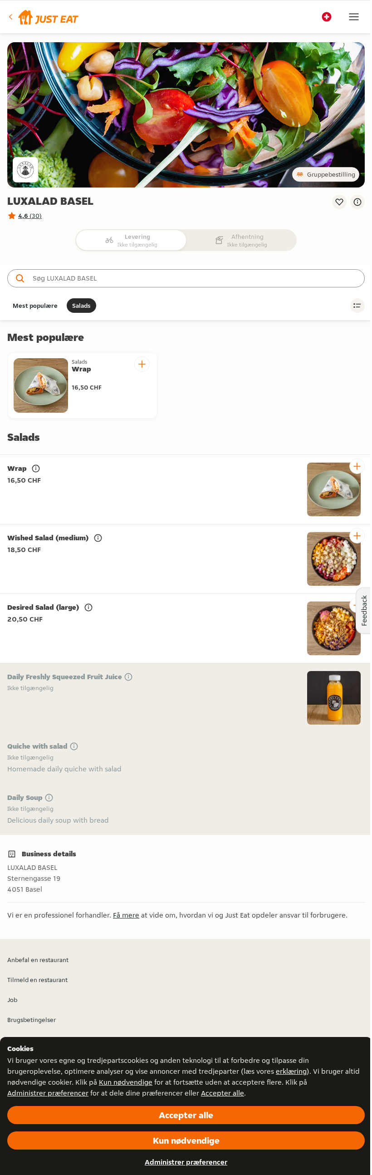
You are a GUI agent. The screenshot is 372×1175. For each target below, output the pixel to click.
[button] (42, 17)
